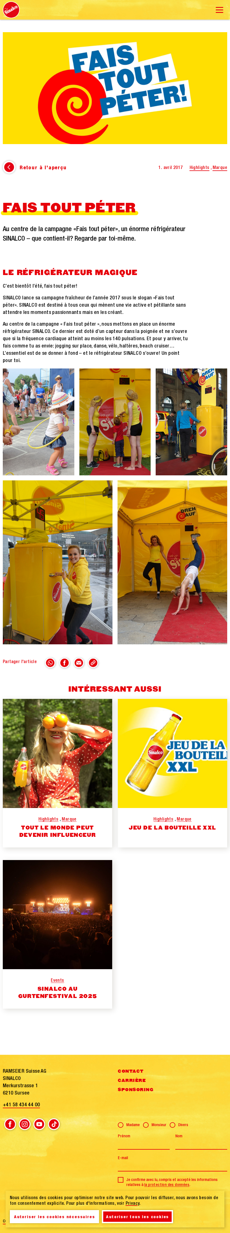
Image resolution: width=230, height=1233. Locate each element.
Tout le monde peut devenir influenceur (57, 832)
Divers (183, 1124)
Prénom (124, 1136)
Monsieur (158, 1124)
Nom (178, 1136)
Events (57, 980)
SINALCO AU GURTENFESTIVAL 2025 (57, 993)
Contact (131, 1071)
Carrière (132, 1080)
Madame (133, 1124)
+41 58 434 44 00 (21, 1104)
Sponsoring (135, 1089)
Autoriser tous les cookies (137, 1216)
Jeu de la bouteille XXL (172, 828)
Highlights (200, 167)
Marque (220, 167)
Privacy (133, 1203)
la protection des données (166, 1184)
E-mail (123, 1158)
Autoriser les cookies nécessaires (54, 1216)
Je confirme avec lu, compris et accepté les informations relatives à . (172, 1182)
